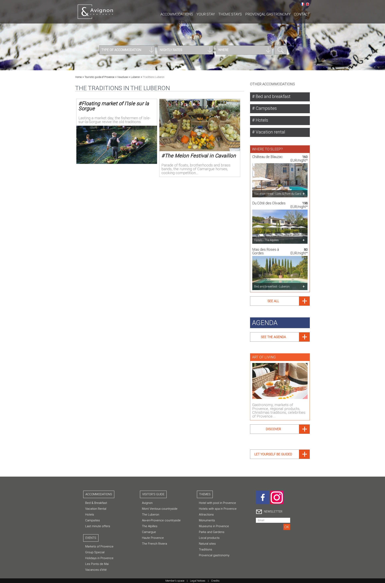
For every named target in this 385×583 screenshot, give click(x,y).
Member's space (174, 580)
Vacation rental (270, 132)
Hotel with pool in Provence (217, 503)
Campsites (266, 108)
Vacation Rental (95, 509)
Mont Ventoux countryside (159, 509)
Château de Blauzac (267, 157)
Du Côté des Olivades (269, 203)
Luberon (135, 76)
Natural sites (207, 543)
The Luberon (150, 514)
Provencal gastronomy (214, 555)
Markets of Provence (99, 546)
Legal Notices (197, 580)
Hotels (261, 120)
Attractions (206, 514)
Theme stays (230, 14)
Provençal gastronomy (268, 14)
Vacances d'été (96, 570)
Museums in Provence (214, 526)
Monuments (207, 520)
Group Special (94, 552)
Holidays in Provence (99, 558)
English (308, 4)
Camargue (149, 532)
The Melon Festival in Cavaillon (200, 156)
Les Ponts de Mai (97, 564)
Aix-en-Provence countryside (161, 520)
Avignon (147, 503)
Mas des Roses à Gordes (265, 251)
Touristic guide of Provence (99, 76)
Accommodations (176, 14)
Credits (215, 580)
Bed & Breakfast (96, 503)
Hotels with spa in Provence (218, 509)
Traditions (205, 549)
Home (78, 76)
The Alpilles (149, 526)
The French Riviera (154, 543)
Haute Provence (153, 538)
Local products (209, 538)
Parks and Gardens (211, 532)
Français (302, 4)
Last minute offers (97, 526)
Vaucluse (122, 76)
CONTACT (302, 14)
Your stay (206, 14)
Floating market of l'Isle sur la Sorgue (113, 106)
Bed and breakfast (273, 96)
